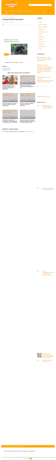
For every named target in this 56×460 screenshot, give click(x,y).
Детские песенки (43, 27)
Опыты (40, 34)
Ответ (6, 54)
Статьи (12, 13)
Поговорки (37, 11)
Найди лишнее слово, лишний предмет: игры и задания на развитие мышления (8, 87)
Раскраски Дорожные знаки (43, 96)
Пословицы (43, 11)
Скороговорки (42, 46)
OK (30, 458)
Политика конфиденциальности (18, 446)
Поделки (41, 39)
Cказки (6, 11)
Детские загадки (13, 11)
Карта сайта (7, 446)
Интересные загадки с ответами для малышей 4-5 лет (27, 86)
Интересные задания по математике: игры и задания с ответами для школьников (9, 121)
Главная (4, 17)
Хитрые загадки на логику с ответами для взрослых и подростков (9, 104)
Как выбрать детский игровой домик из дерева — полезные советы (47, 107)
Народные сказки (29, 11)
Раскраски (7, 13)
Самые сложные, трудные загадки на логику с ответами (27, 104)
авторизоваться (30, 131)
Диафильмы (20, 11)
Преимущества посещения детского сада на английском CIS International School (27, 121)
